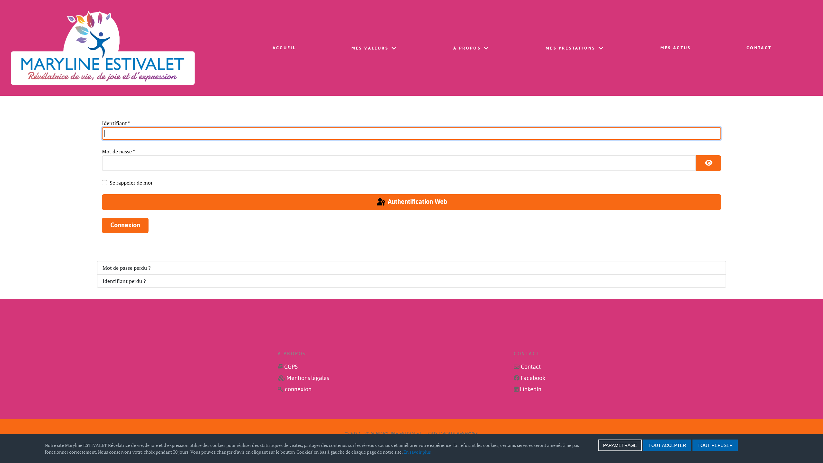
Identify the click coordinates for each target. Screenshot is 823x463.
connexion (298, 389)
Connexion (125, 225)
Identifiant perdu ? (124, 281)
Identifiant (116, 123)
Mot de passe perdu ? (127, 267)
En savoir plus (417, 452)
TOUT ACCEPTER (667, 445)
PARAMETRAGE (620, 445)
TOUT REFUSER (715, 445)
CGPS (291, 367)
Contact (531, 367)
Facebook (533, 378)
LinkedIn (530, 389)
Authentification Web (416, 201)
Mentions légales (307, 378)
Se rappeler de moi (131, 182)
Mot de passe (118, 151)
